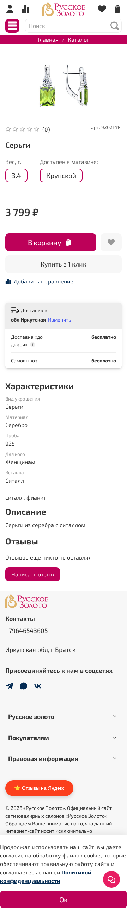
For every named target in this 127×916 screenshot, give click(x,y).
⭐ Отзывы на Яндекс (39, 788)
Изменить (59, 320)
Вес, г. (13, 161)
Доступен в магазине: (69, 161)
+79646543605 (26, 630)
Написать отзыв (32, 574)
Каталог (78, 39)
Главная (48, 39)
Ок (63, 899)
